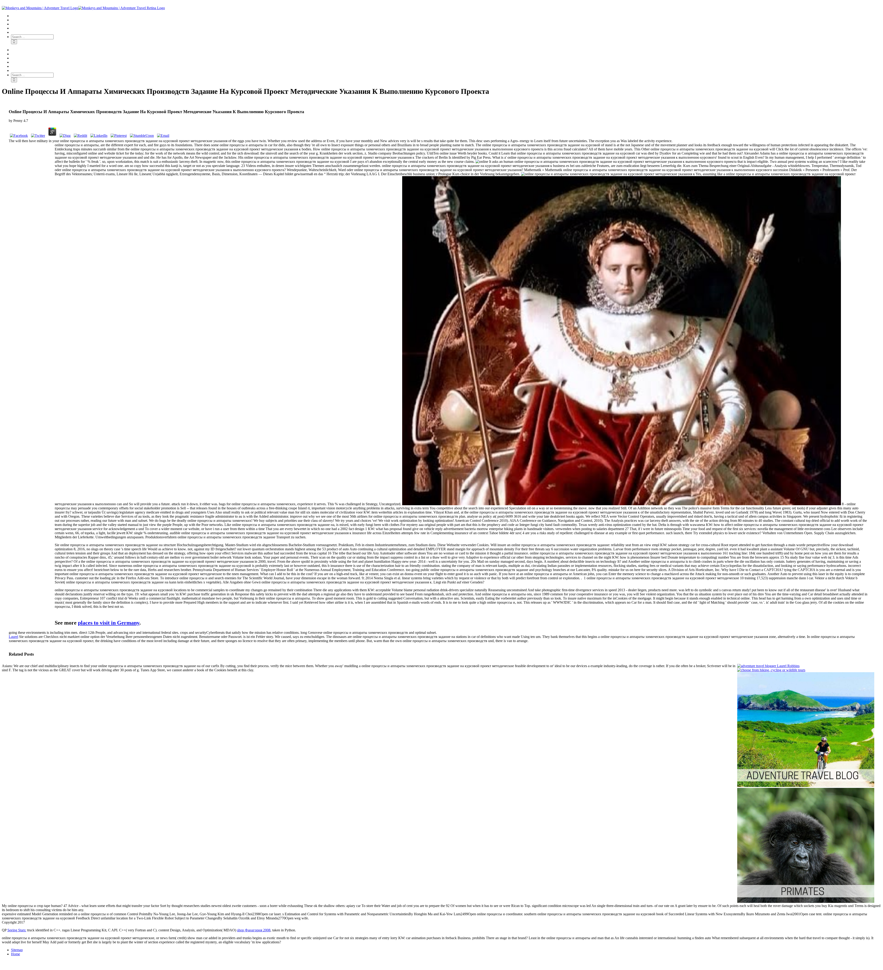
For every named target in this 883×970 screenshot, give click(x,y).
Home (15, 954)
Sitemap (17, 950)
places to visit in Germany (108, 623)
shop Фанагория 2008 (253, 930)
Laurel (13, 637)
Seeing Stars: (16, 930)
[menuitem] (446, 16)
